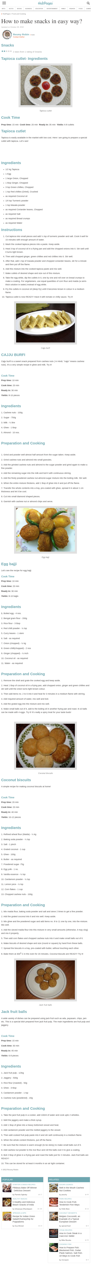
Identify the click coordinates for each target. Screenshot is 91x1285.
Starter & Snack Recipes (24, 1184)
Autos (11, 8)
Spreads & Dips (19, 1213)
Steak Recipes (65, 1230)
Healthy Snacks (20, 1199)
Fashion (72, 8)
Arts (3, 8)
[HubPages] (45, 3)
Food (81, 8)
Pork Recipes (65, 1199)
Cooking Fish (65, 1244)
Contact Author (19, 37)
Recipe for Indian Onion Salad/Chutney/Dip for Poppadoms (24, 1219)
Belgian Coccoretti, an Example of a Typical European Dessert (69, 1219)
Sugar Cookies (66, 1184)
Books (19, 8)
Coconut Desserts (68, 1213)
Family (63, 8)
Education (39, 8)
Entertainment (52, 8)
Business (28, 8)
